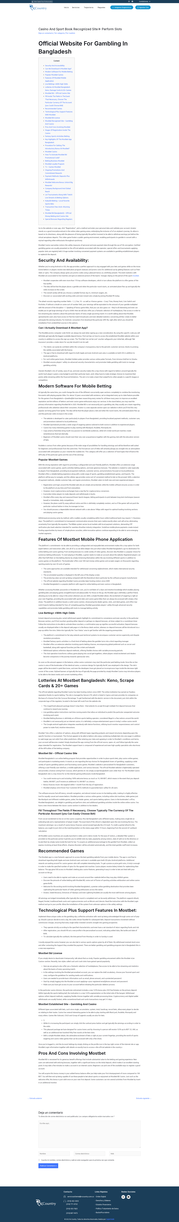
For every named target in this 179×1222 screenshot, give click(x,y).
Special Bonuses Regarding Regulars (58, 219)
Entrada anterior (35, 1098)
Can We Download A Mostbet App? (58, 69)
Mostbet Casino (51, 152)
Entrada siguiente (143, 1098)
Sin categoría (59, 33)
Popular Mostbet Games (54, 75)
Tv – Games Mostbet (53, 167)
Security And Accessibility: (55, 65)
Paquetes (101, 7)
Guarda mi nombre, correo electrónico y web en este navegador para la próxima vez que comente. (77, 1160)
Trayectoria (88, 7)
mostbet (136, 276)
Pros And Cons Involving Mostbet (57, 127)
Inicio (66, 7)
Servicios (76, 7)
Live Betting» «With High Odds (56, 84)
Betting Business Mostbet (54, 161)
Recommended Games (53, 109)
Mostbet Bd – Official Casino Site (57, 93)
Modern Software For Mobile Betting (59, 72)
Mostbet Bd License (52, 118)
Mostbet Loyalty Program (54, 164)
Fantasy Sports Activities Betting (57, 136)
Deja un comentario (45, 33)
